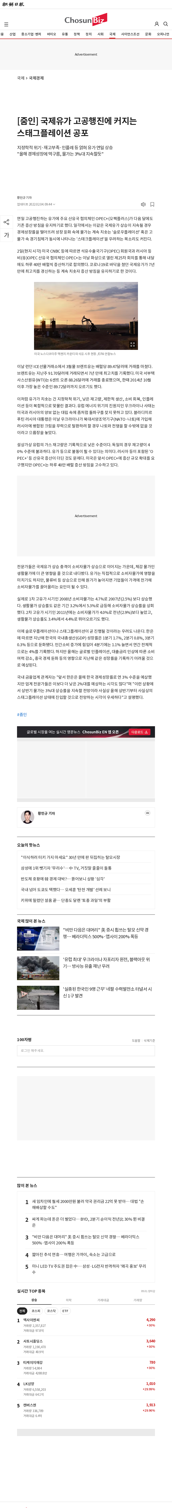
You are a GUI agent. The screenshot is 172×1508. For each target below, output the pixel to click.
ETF (65, 1311)
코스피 (36, 1311)
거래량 (137, 1300)
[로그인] (156, 24)
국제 (20, 78)
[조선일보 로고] (13, 4)
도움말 (136, 1041)
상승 (34, 1300)
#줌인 (22, 714)
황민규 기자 (24, 198)
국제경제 (36, 78)
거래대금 (103, 1300)
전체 (22, 1311)
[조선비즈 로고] (86, 19)
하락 (69, 1300)
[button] (6, 24)
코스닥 (51, 1311)
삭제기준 (149, 1041)
